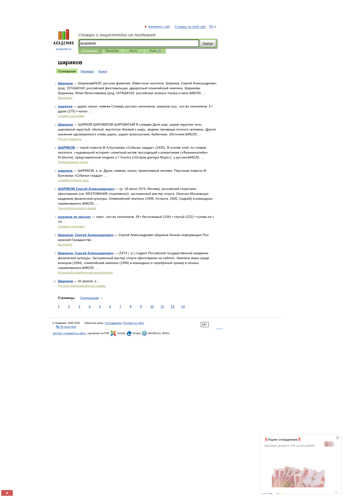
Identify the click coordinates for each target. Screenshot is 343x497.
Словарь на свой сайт (190, 26)
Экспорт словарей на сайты (69, 333)
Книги (133, 50)
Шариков (65, 83)
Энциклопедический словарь (77, 208)
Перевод (87, 71)
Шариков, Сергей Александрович (85, 235)
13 (183, 306)
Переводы (112, 50)
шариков (65, 106)
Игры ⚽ (155, 50)
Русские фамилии (70, 139)
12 (173, 306)
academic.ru (63, 49)
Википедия (65, 97)
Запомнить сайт (159, 26)
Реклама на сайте (133, 323)
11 (162, 306)
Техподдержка (113, 323)
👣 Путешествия (66, 326)
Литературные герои (73, 162)
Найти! (208, 43)
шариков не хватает (74, 217)
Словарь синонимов (71, 116)
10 (152, 306)
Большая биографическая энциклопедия (85, 272)
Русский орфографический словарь (82, 286)
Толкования (89, 50)
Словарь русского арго (73, 180)
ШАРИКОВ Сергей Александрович (86, 189)
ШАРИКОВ (66, 147)
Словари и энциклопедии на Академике (117, 35)
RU (211, 26)
